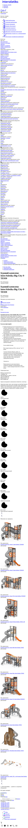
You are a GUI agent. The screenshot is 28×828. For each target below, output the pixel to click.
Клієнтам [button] (5, 6)
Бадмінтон (3, 185)
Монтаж (3, 44)
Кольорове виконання (8, 269)
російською (3, 13)
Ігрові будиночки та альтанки (8, 85)
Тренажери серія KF (5, 131)
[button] (3, 11)
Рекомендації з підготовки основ (9, 52)
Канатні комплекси (5, 78)
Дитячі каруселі (4, 80)
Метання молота (5, 170)
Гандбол (3, 196)
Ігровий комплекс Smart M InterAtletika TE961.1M (13, 621)
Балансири (3, 67)
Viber (6, 812)
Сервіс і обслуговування (6, 245)
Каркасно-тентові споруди (7, 206)
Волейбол (3, 193)
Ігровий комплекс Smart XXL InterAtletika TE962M (13, 596)
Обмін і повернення (5, 47)
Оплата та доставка (5, 43)
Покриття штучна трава (6, 150)
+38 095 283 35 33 (5, 805)
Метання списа (4, 167)
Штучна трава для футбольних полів (10, 160)
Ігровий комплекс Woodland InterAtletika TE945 (12, 750)
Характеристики (7, 268)
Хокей (2, 214)
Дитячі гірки (4, 75)
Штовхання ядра (5, 180)
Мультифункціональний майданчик (9, 118)
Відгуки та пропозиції (10, 819)
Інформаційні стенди (6, 145)
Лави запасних (4, 204)
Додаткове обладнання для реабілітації (10, 225)
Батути (2, 70)
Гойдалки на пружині (6, 83)
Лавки (2, 135)
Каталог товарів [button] (7, 4)
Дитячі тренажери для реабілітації (9, 227)
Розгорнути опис (5, 312)
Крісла (2, 198)
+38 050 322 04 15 (5, 809)
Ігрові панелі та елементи (7, 106)
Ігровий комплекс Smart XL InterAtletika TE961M (12, 699)
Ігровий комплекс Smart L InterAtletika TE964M (12, 544)
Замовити (5, 307)
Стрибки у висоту (5, 172)
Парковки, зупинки (5, 138)
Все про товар (6, 267)
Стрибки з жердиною (6, 178)
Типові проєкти (4, 50)
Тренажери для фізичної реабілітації (9, 222)
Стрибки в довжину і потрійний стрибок (11, 175)
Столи (2, 140)
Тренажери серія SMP (6, 128)
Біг (1, 183)
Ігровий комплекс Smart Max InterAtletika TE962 (12, 673)
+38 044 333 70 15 (5, 804)
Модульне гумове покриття (7, 155)
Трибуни (3, 209)
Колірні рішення (5, 53)
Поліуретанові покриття (6, 152)
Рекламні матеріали (5, 58)
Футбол (2, 211)
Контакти (5, 7)
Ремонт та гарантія (5, 45)
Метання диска (4, 165)
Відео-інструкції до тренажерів (8, 59)
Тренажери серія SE (5, 123)
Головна (5, 260)
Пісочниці (3, 98)
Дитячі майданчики (8, 261)
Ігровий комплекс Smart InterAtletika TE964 (11, 724)
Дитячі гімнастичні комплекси (8, 72)
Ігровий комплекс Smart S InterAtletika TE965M (12, 570)
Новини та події (4, 56)
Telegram (7, 814)
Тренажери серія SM (6, 125)
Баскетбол (3, 188)
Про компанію (4, 41)
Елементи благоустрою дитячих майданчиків (12, 109)
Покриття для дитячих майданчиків (9, 104)
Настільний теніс (5, 201)
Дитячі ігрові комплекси (6, 65)
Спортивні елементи (6, 116)
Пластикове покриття (6, 158)
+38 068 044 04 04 (5, 806)
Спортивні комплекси (6, 113)
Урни (2, 143)
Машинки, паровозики (6, 96)
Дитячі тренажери (5, 101)
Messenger (7, 815)
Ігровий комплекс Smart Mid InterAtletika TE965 (12, 647)
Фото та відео (4, 57)
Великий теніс (4, 191)
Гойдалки (3, 93)
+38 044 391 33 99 (5, 802)
